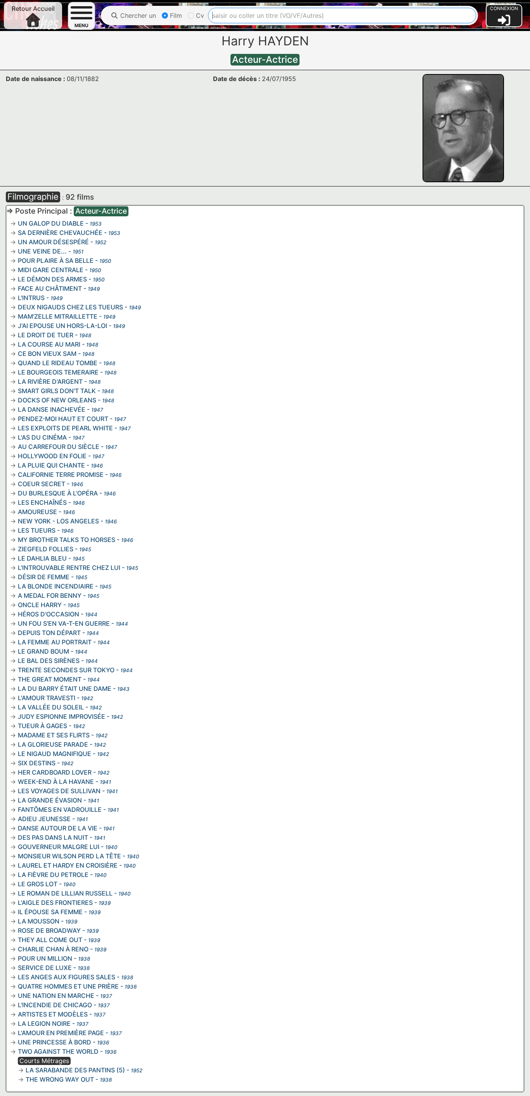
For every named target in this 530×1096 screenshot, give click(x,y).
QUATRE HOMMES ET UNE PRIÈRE (68, 986)
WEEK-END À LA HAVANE (56, 781)
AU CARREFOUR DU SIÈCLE (58, 446)
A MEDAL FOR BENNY (49, 595)
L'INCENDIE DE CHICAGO (55, 1005)
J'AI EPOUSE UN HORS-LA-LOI (62, 326)
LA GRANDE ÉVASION (50, 800)
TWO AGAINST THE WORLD (58, 1051)
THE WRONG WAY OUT (60, 1079)
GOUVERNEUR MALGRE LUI (58, 847)
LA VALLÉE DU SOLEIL (51, 707)
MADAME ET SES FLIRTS (54, 735)
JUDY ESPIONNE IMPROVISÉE (61, 716)
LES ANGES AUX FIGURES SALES (66, 977)
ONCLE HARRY (40, 605)
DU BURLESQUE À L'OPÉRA (58, 493)
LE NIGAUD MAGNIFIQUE (54, 754)
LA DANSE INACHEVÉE (51, 409)
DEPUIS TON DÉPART (49, 633)
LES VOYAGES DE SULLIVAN (59, 791)
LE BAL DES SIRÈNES (49, 661)
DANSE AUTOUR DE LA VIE (57, 828)
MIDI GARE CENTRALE (50, 270)
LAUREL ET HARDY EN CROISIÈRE (68, 865)
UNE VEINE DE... (42, 251)
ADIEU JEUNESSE (44, 819)
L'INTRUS (31, 298)
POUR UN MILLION (45, 958)
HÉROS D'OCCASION (48, 614)
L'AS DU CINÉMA (42, 437)
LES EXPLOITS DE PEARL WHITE (65, 428)
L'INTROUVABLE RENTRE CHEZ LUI (69, 567)
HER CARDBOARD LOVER (55, 772)
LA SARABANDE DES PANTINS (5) (75, 1070)
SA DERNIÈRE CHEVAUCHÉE (60, 232)
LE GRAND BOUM (43, 651)
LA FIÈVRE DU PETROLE (53, 875)
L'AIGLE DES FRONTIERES (55, 902)
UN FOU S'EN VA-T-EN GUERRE (64, 623)
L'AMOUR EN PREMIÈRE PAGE (61, 1033)
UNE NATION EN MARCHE (56, 995)
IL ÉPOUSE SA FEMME (50, 912)
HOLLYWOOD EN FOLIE (52, 456)
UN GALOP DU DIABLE (51, 223)
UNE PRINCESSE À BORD (54, 1042)
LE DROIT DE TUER (45, 335)
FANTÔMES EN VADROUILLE (60, 809)
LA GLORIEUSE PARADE (53, 744)
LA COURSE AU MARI (49, 344)
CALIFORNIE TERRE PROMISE (61, 474)
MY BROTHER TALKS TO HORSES (66, 540)
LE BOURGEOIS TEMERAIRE (58, 372)
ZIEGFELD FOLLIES (45, 549)
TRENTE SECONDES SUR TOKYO (66, 670)
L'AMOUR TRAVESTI (46, 698)
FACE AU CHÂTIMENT (50, 288)
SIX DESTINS (36, 763)
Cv (199, 15)
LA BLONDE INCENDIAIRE (56, 586)
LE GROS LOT (37, 884)
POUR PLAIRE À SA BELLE (56, 260)
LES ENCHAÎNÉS (42, 502)
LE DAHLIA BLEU (42, 558)
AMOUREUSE (37, 512)
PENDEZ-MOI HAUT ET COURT (63, 419)
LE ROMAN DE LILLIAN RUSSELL (65, 893)
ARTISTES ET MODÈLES (53, 1014)
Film (175, 15)
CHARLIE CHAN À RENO (53, 949)
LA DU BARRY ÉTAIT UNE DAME (64, 688)
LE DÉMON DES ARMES (52, 279)
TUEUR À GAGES (42, 726)
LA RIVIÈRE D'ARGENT (50, 381)
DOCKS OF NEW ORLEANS (57, 400)
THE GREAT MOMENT (49, 679)
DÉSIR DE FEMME (43, 577)
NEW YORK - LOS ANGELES (58, 521)
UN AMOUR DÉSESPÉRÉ (53, 242)
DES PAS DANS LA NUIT (53, 837)
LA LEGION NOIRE (44, 1023)
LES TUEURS (36, 530)
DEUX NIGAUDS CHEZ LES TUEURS (70, 307)
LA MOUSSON (38, 921)
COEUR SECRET (41, 484)
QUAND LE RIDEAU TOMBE (57, 363)
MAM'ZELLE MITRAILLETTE (57, 316)
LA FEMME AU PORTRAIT (55, 642)
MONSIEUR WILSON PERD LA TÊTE (69, 856)
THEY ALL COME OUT (50, 940)
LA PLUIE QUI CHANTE (51, 465)
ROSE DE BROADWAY (49, 930)
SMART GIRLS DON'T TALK (57, 391)
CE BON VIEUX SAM (47, 353)
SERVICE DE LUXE (45, 968)
